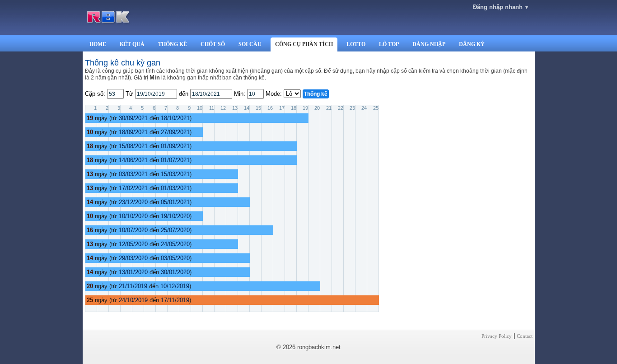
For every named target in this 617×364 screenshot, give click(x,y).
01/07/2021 (175, 160)
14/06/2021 (133, 160)
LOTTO (355, 44)
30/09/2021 (133, 118)
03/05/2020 (175, 258)
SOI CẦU (250, 44)
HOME (97, 44)
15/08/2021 (133, 146)
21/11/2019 (133, 286)
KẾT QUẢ (132, 44)
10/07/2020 (133, 230)
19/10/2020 (175, 216)
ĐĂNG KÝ (472, 44)
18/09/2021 (133, 132)
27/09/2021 (175, 132)
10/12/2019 (174, 286)
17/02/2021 (133, 188)
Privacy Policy (496, 336)
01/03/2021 (175, 188)
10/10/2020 (133, 216)
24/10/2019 (133, 300)
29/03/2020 (133, 258)
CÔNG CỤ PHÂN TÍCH (304, 44)
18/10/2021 (175, 118)
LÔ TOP (389, 44)
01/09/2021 (175, 146)
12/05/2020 (133, 244)
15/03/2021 (175, 174)
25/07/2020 (175, 230)
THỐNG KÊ (172, 44)
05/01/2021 (175, 202)
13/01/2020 (133, 272)
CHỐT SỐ (213, 44)
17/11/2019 (175, 300)
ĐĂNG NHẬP (428, 44)
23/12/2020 (133, 202)
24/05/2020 (175, 244)
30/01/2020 (175, 272)
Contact (525, 336)
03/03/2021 (133, 174)
